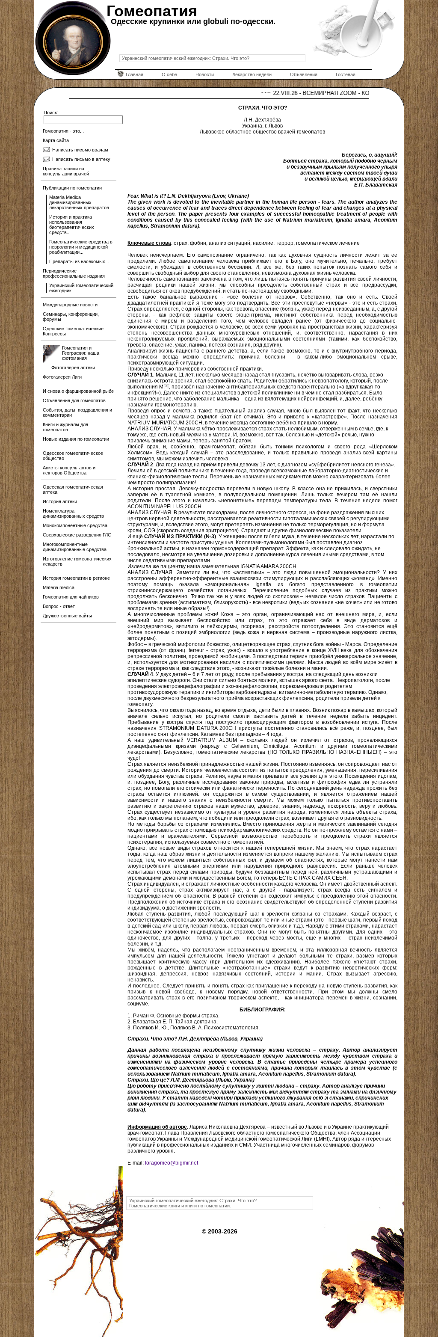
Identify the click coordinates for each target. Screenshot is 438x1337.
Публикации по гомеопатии (72, 187)
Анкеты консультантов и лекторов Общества (69, 470)
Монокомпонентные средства (75, 525)
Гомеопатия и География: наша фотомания (80, 353)
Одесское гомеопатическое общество (73, 456)
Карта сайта (56, 140)
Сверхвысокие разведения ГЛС (77, 534)
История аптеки (60, 501)
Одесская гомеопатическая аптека (73, 489)
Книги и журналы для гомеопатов (65, 427)
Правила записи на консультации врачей (66, 171)
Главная (134, 74)
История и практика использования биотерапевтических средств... (71, 224)
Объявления (303, 74)
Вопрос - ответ (59, 606)
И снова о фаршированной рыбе (78, 391)
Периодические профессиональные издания (74, 273)
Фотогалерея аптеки (73, 367)
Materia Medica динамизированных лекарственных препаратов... (81, 202)
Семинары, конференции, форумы (71, 316)
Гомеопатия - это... (63, 130)
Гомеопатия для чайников (71, 596)
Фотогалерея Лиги (62, 376)
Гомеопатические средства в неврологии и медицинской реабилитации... (80, 247)
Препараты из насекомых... (79, 261)
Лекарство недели (252, 74)
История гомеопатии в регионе (76, 578)
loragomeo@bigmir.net (171, 1163)
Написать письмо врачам (80, 149)
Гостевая (345, 74)
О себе (169, 74)
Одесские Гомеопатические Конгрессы (73, 331)
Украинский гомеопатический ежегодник (81, 288)
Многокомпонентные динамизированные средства (75, 547)
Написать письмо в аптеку (81, 159)
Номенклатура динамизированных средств (73, 513)
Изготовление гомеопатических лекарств (77, 561)
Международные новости (70, 304)
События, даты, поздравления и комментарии (77, 412)
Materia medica (58, 587)
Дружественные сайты (67, 615)
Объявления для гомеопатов (74, 400)
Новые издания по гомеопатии (76, 439)
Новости (204, 74)
